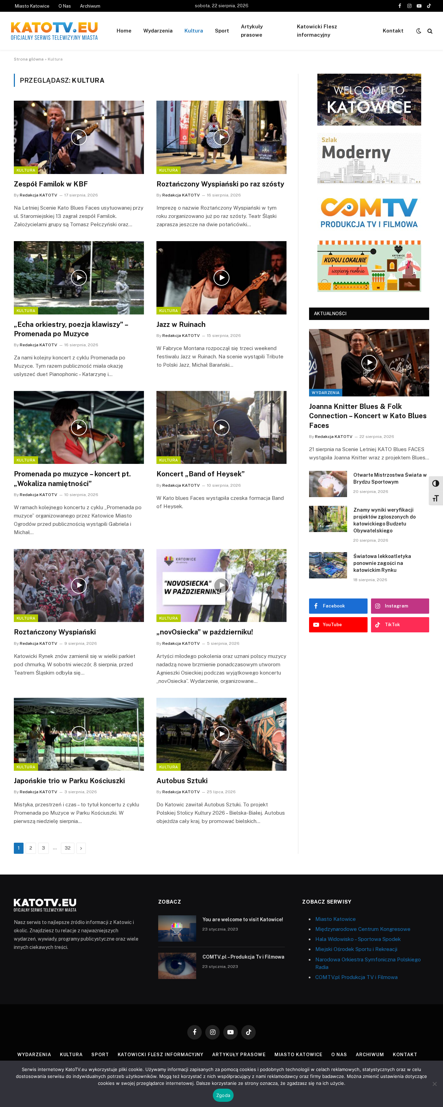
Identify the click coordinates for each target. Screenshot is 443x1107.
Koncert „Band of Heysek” (200, 474)
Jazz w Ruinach (181, 324)
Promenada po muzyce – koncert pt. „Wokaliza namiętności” (72, 478)
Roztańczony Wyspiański (55, 632)
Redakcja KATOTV (38, 195)
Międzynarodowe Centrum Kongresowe (362, 929)
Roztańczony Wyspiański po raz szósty (220, 184)
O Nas (64, 6)
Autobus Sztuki (182, 781)
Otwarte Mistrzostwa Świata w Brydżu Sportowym (390, 478)
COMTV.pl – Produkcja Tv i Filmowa (243, 957)
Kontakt (393, 31)
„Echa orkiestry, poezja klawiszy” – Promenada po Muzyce (71, 329)
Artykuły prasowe (252, 31)
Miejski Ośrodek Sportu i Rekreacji (356, 949)
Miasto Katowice (32, 6)
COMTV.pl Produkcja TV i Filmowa (356, 977)
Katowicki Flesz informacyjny (317, 31)
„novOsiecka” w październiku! (204, 632)
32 (68, 848)
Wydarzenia (158, 31)
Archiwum (90, 6)
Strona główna (29, 59)
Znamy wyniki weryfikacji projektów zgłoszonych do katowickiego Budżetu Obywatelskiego (384, 520)
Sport (222, 31)
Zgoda (223, 1095)
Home (124, 31)
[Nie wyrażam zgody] (434, 1083)
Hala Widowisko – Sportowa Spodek (358, 939)
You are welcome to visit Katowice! (242, 919)
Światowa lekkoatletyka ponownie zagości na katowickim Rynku (382, 563)
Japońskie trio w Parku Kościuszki (69, 781)
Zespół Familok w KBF (51, 184)
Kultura (193, 31)
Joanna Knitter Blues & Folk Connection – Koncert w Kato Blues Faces (368, 415)
